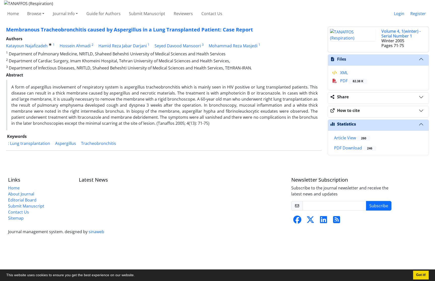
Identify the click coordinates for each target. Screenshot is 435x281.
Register (418, 13)
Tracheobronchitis (98, 143)
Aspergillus (65, 143)
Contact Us (211, 13)
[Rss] (337, 221)
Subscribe (378, 206)
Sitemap (16, 218)
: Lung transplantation (29, 143)
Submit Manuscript (147, 13)
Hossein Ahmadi (75, 46)
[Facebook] (297, 221)
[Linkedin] (323, 221)
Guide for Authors (103, 13)
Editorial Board (22, 200)
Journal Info (64, 13)
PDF (351, 81)
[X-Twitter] (310, 221)
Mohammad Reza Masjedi (233, 46)
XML (343, 72)
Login (399, 13)
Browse (34, 13)
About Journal (21, 194)
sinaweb (96, 231)
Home (13, 13)
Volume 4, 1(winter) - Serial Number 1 (401, 33)
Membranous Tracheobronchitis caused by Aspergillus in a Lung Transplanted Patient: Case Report (129, 29)
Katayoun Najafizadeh (27, 46)
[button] (136, 275)
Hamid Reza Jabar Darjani (122, 46)
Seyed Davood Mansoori (178, 46)
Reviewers (183, 13)
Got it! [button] (421, 275)
